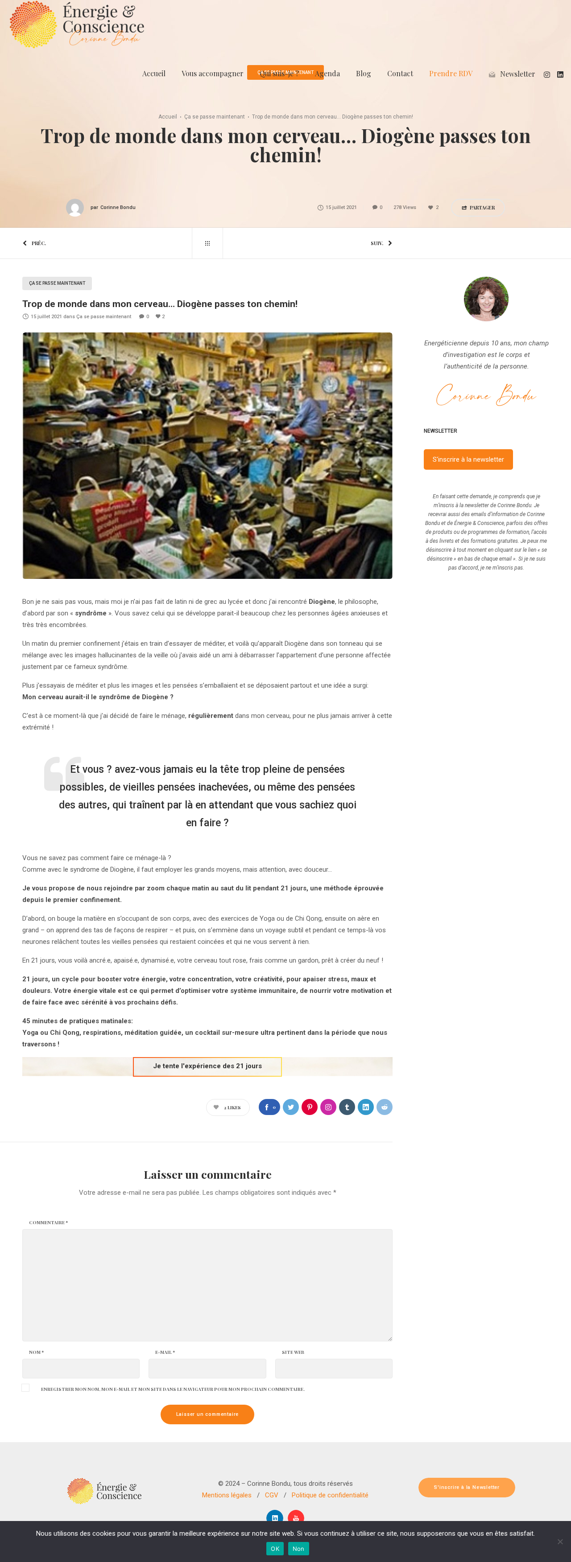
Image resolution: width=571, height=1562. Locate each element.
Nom (36, 1352)
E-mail (165, 1352)
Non (299, 1548)
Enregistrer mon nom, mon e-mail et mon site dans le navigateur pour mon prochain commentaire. (173, 1389)
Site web (293, 1352)
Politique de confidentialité (330, 1495)
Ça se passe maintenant (214, 117)
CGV (271, 1495)
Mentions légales (227, 1495)
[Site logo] (76, 24)
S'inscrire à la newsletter (468, 459)
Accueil (167, 117)
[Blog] (207, 243)
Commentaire (48, 1222)
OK (275, 1548)
